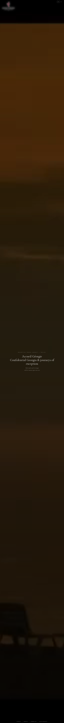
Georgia (19, 721)
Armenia (26, 721)
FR (58, 1)
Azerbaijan (34, 721)
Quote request (43, 721)
